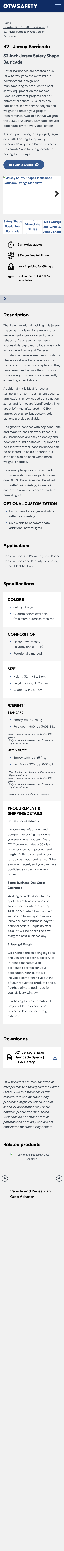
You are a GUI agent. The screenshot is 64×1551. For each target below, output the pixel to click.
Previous (8, 193)
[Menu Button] (58, 6)
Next (55, 193)
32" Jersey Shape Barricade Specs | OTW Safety (29, 1057)
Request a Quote (21, 165)
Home (7, 23)
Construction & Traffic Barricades (24, 27)
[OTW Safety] (20, 6)
